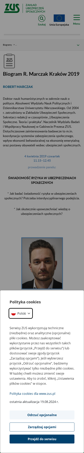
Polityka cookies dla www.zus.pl (32, 393)
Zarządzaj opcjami (42, 427)
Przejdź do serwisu (42, 439)
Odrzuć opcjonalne (42, 415)
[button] (21, 313)
